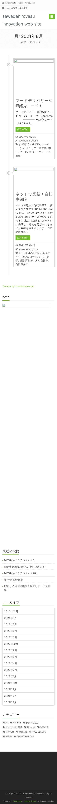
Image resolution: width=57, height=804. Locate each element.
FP (20, 252)
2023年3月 (10, 637)
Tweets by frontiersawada (18, 286)
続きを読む (22, 129)
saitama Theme (30, 801)
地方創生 (31, 727)
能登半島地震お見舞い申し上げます (24, 566)
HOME (23, 42)
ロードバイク (37, 256)
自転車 (44, 260)
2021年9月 (10, 689)
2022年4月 (10, 663)
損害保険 (24, 260)
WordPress (17, 801)
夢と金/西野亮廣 (13, 579)
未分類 (9, 736)
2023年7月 (10, 624)
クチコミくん (32, 722)
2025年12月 (11, 611)
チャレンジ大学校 (14, 727)
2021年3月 (10, 702)
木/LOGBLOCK (39, 731)
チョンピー (25, 148)
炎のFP (35, 260)
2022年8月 (10, 656)
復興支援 (23, 731)
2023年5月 (10, 630)
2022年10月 (11, 643)
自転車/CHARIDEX (29, 144)
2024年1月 (10, 617)
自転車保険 (22, 264)
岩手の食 (44, 727)
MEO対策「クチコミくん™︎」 (20, 560)
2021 (32, 42)
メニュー (41, 152)
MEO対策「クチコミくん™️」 (21, 573)
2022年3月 (10, 669)
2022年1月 (10, 676)
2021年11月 (10, 682)
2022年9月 (10, 650)
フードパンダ (27, 152)
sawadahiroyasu (28, 140)
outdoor (17, 722)
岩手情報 (10, 731)
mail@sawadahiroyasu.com (23, 3)
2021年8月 (10, 695)
